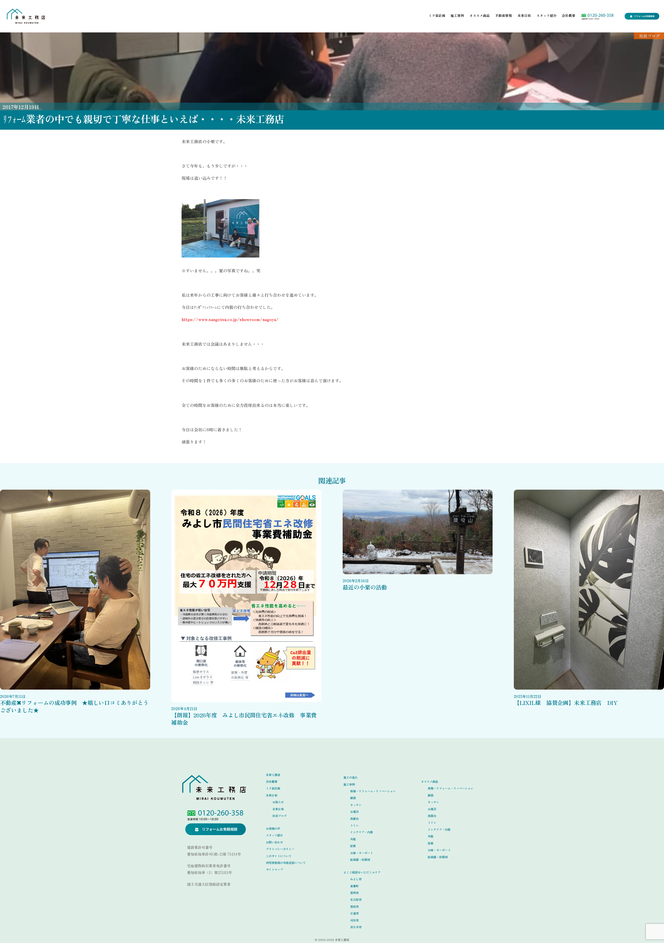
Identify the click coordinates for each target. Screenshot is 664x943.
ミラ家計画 (436, 15)
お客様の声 (273, 828)
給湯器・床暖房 (360, 859)
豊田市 (354, 906)
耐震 (353, 798)
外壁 (353, 839)
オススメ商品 (479, 15)
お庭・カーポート (361, 853)
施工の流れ (350, 777)
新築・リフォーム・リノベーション (373, 791)
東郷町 (354, 886)
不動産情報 (503, 15)
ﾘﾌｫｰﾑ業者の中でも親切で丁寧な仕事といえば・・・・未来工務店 (143, 119)
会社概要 (568, 15)
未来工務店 (273, 775)
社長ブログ (649, 36)
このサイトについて (279, 856)
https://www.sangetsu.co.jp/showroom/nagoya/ (230, 319)
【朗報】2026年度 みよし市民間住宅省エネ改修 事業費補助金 (243, 718)
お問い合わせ (274, 842)
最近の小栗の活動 (365, 587)
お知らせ (278, 802)
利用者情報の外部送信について (286, 863)
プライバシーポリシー (280, 849)
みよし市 (356, 879)
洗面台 (354, 818)
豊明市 (354, 893)
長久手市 (356, 927)
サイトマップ (274, 869)
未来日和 (524, 15)
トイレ (354, 825)
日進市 (354, 913)
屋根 (353, 846)
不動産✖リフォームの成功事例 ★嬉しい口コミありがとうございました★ (74, 706)
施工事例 (457, 15)
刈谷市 (354, 920)
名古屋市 (356, 899)
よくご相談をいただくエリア (362, 872)
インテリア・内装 (361, 832)
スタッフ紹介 (546, 15)
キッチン (356, 805)
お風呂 (354, 811)
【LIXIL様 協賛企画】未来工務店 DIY (568, 702)
